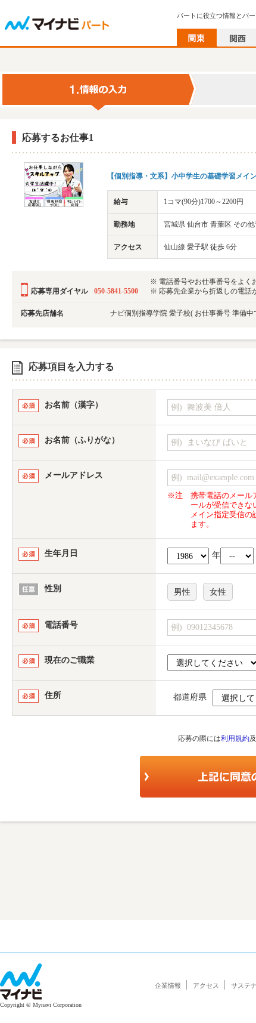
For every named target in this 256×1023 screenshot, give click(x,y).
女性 (218, 592)
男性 (182, 592)
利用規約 (235, 738)
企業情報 (168, 985)
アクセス (206, 985)
